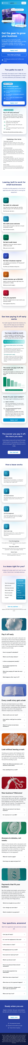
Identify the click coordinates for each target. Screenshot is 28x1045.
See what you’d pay (14, 55)
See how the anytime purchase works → (13, 132)
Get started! (14, 452)
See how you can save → (9, 211)
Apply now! (14, 50)
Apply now (14, 1017)
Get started (23, 3)
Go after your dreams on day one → (11, 266)
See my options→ (14, 606)
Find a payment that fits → (9, 303)
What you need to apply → (9, 285)
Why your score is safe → (9, 248)
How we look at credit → (9, 229)
